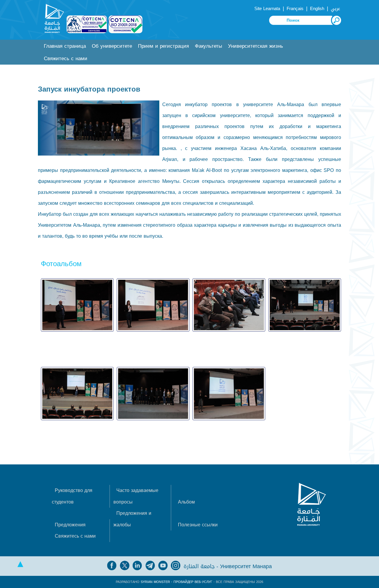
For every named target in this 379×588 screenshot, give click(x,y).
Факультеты (208, 46)
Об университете (112, 46)
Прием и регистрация (163, 46)
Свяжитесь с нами (65, 58)
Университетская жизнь (255, 46)
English (317, 8)
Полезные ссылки (198, 524)
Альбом (186, 501)
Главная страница (65, 46)
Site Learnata (267, 8)
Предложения (70, 524)
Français (295, 8)
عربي (335, 8)
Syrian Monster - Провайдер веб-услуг (176, 582)
